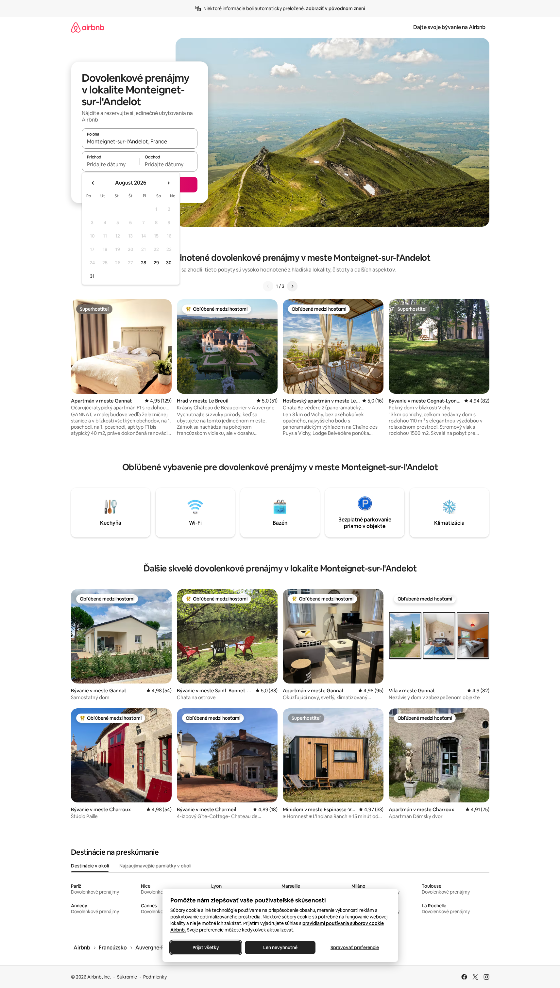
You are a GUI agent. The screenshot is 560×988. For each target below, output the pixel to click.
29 (156, 263)
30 (169, 263)
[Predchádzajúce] (268, 286)
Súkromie (127, 977)
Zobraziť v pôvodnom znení (335, 8)
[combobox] (139, 141)
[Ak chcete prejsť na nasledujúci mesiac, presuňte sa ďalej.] (168, 183)
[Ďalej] (292, 286)
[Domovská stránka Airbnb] (87, 27)
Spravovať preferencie (355, 947)
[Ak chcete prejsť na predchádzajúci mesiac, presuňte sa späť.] (93, 183)
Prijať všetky (205, 947)
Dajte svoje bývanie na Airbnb (449, 27)
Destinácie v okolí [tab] (90, 866)
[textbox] (110, 164)
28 (143, 263)
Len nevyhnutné (280, 947)
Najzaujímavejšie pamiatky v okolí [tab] (155, 866)
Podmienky (155, 977)
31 (92, 276)
